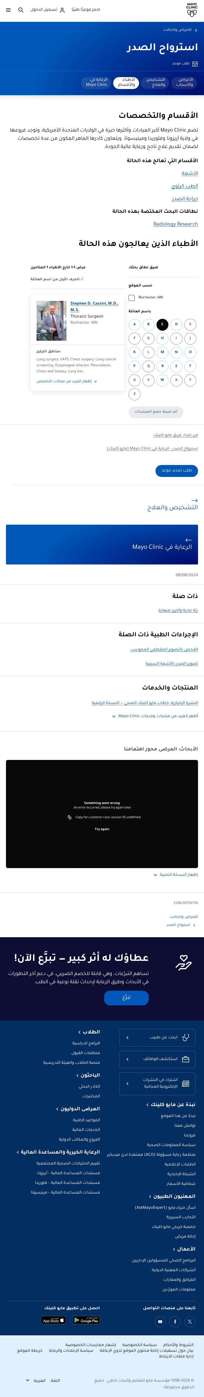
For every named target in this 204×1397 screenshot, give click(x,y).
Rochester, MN (151, 298)
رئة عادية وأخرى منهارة (178, 611)
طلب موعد (181, 64)
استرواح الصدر (162, 48)
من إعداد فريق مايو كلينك (175, 435)
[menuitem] (184, 83)
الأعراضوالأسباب (184, 82)
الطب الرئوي (184, 186)
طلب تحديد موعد (176, 471)
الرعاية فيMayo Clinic (96, 82)
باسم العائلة (140, 312)
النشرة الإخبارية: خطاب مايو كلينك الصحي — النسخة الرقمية (145, 703)
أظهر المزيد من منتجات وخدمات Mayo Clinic (158, 716)
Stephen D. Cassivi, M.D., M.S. (94, 307)
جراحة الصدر (185, 199)
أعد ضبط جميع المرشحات (156, 412)
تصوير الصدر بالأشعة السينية (172, 664)
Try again (102, 829)
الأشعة (190, 174)
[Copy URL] (70, 818)
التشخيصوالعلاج (155, 82)
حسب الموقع (140, 286)
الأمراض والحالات (177, 30)
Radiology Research (175, 225)
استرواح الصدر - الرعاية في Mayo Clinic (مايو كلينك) (152, 449)
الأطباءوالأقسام (126, 82)
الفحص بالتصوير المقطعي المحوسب (164, 650)
